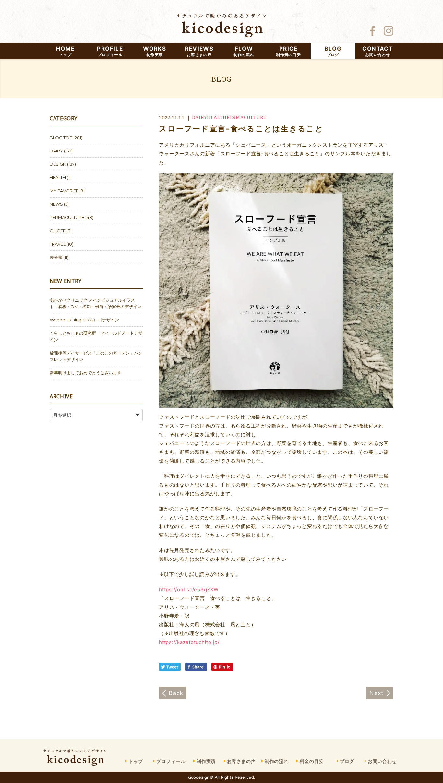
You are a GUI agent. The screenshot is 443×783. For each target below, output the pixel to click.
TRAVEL (58, 244)
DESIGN (58, 164)
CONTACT (377, 51)
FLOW (243, 51)
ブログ (347, 761)
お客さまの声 (241, 761)
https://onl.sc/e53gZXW (189, 589)
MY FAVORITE (64, 190)
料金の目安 (312, 761)
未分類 (56, 257)
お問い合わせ (382, 761)
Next (376, 693)
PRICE (288, 51)
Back (176, 693)
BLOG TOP (61, 137)
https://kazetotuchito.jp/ (189, 642)
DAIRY (199, 117)
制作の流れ (277, 761)
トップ (135, 761)
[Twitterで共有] (171, 669)
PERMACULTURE (246, 117)
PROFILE (110, 51)
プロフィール (170, 761)
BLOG (333, 51)
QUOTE (58, 230)
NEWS (56, 204)
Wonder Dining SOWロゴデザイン (84, 319)
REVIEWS (199, 51)
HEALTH (217, 117)
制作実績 (206, 761)
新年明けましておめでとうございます (85, 372)
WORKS (154, 51)
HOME (65, 51)
